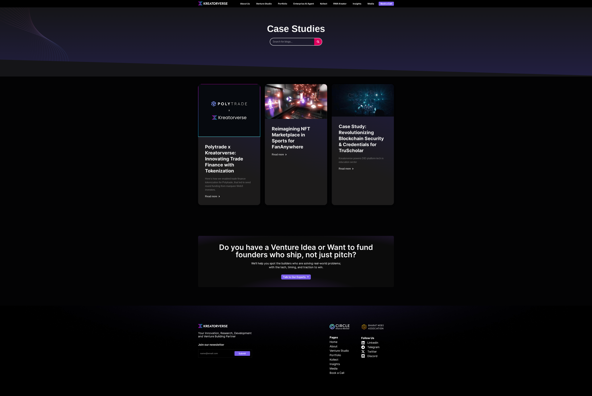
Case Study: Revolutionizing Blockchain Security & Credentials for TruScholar (361, 138)
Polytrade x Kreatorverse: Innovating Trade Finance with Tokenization (224, 159)
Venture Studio (264, 3)
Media (371, 3)
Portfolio (282, 3)
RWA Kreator (340, 3)
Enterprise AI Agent (303, 3)
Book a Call (386, 4)
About (333, 346)
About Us (245, 3)
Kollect (323, 3)
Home (333, 341)
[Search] (318, 41)
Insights (357, 3)
